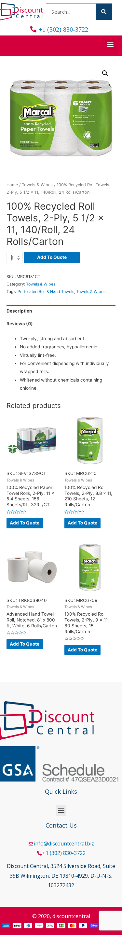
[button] (110, 44)
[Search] (104, 12)
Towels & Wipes (37, 184)
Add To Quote (52, 257)
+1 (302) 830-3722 (64, 853)
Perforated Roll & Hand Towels (46, 291)
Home (12, 184)
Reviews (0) (20, 323)
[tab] (61, 311)
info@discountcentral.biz (64, 843)
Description (19, 311)
